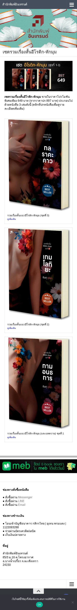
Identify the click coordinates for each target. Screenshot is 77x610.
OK (39, 604)
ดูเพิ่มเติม (11, 219)
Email (21, 504)
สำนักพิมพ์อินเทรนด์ (14, 4)
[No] (72, 602)
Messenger (25, 497)
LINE (21, 501)
